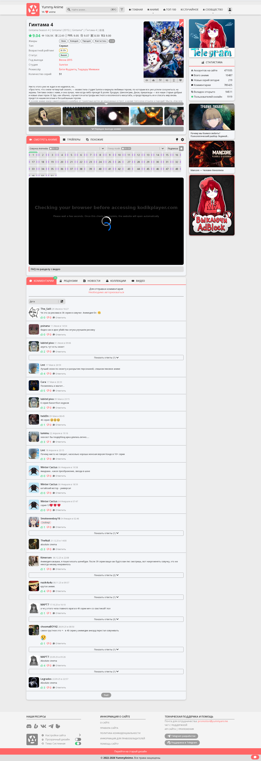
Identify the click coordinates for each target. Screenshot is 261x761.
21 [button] (71, 162)
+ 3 (111, 41)
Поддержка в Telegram (184, 742)
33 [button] (33, 169)
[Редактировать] (181, 23)
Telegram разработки (183, 736)
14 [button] (157, 155)
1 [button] (33, 155)
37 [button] (71, 169)
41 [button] (109, 169)
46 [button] (157, 169)
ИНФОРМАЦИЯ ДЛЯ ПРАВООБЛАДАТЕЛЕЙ (122, 738)
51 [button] (52, 176)
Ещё (106, 694)
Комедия (74, 41)
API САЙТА (170, 729)
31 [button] (167, 162)
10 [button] (119, 155)
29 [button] (148, 162)
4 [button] (62, 155)
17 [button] (33, 162)
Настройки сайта (55, 735)
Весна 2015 (65, 60)
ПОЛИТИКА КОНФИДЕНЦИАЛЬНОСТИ (120, 733)
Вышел (64, 55)
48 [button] (176, 169)
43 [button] (128, 169)
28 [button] (138, 162)
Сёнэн (63, 41)
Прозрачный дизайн (57, 739)
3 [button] (52, 155)
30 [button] (157, 162)
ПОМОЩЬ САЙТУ (109, 743)
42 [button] (119, 169)
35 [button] (52, 169)
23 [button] (90, 162)
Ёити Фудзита (67, 69)
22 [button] (81, 162)
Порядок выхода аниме (108, 128)
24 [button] (100, 162)
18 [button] (42, 162)
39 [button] (90, 169)
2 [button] (42, 155)
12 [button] (138, 155)
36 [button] (61, 169)
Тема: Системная (55, 743)
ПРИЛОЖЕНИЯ (186, 729)
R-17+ (63, 50)
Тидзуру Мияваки (88, 69)
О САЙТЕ (104, 722)
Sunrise (63, 64)
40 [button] (100, 169)
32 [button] (176, 162)
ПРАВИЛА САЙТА (109, 727)
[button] (164, 49)
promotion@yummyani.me (213, 721)
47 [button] (167, 169)
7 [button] (90, 155)
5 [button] (71, 155)
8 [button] (100, 155)
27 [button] (128, 162)
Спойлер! (45, 522)
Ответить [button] (61, 317)
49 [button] (33, 176)
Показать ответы (105, 357)
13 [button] (148, 155)
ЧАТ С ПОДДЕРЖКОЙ (176, 725)
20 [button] (61, 162)
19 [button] (52, 162)
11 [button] (128, 155)
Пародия (86, 41)
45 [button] (148, 169)
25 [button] (109, 162)
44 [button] (138, 169)
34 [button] (42, 169)
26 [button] (119, 162)
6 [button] (81, 155)
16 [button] (176, 155)
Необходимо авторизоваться (106, 292)
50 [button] (42, 176)
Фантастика (100, 41)
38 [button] (81, 169)
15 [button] (167, 155)
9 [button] (109, 155)
